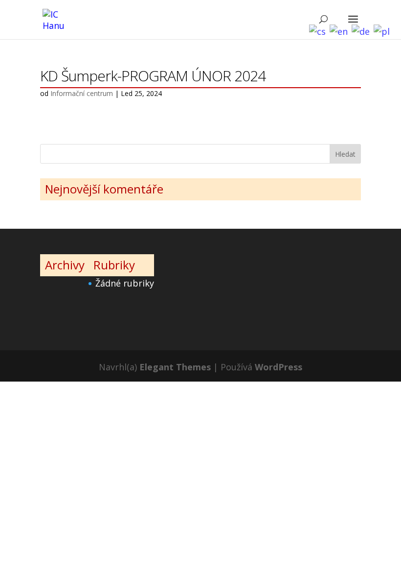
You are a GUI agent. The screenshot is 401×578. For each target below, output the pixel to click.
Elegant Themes (175, 367)
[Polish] (384, 22)
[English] (341, 22)
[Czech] (319, 22)
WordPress (278, 367)
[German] (363, 22)
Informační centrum (81, 93)
